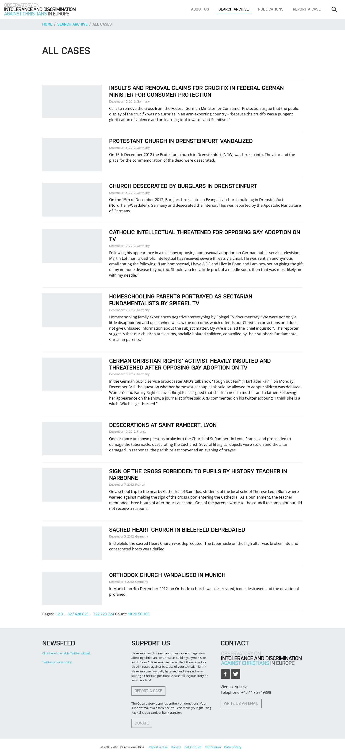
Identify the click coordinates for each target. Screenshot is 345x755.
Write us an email (241, 703)
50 (140, 614)
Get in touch (193, 747)
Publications (271, 9)
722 (96, 614)
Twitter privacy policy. (57, 662)
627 (71, 614)
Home (47, 24)
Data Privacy (233, 747)
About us (200, 9)
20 (135, 614)
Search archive (233, 9)
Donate (142, 723)
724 (111, 614)
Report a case (307, 9)
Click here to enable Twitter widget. (66, 653)
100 (146, 614)
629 (85, 614)
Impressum (213, 747)
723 (103, 614)
